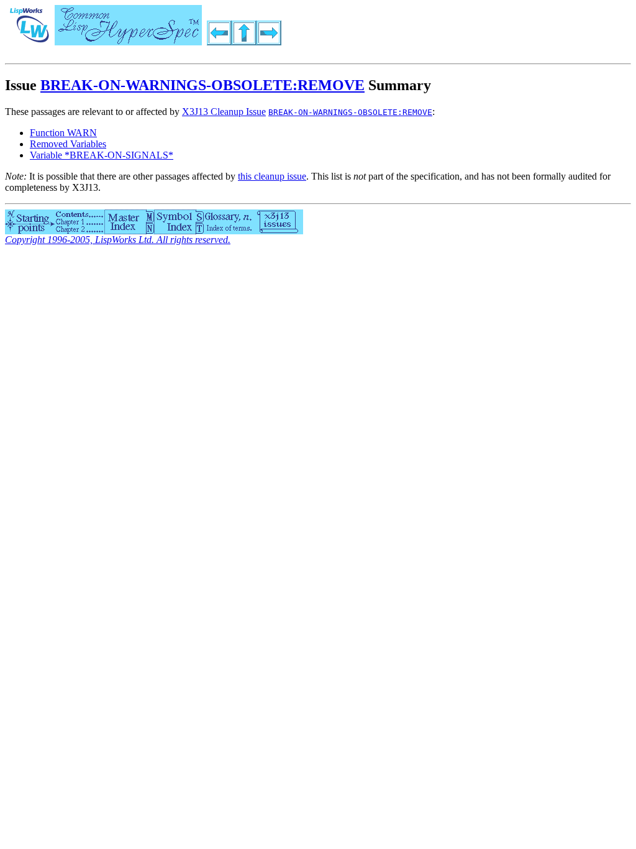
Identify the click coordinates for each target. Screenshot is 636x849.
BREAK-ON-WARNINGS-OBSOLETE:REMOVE (202, 85)
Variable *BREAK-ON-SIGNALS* (101, 155)
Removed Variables (68, 144)
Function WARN (63, 132)
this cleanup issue (272, 176)
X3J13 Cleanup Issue (224, 111)
